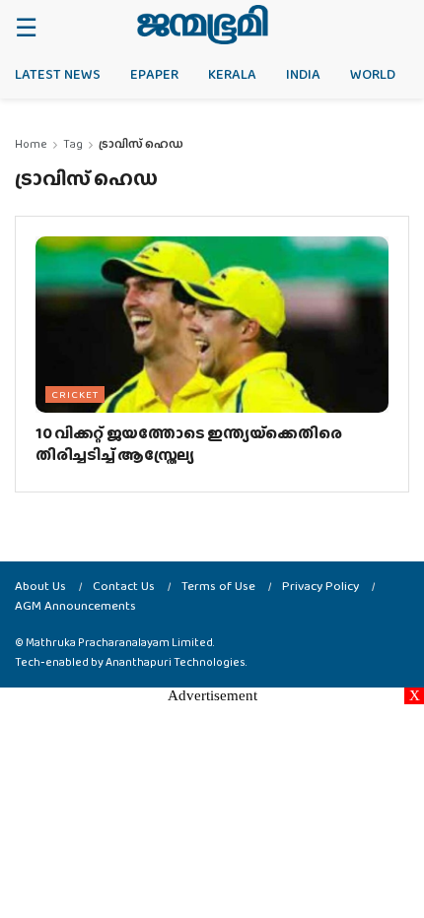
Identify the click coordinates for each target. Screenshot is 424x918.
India (303, 74)
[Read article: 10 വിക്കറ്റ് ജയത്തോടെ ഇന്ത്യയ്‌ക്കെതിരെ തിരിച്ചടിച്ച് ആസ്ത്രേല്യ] (212, 324)
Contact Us (124, 585)
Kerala (232, 74)
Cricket (75, 394)
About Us (40, 585)
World (372, 74)
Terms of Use (218, 585)
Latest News (58, 74)
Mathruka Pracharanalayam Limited (119, 642)
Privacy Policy (320, 585)
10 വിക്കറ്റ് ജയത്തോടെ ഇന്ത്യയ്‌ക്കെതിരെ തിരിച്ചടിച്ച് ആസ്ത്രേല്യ (188, 444)
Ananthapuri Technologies (176, 662)
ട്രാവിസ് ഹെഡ (141, 144)
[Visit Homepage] (202, 24)
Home (31, 144)
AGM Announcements (75, 605)
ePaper (154, 74)
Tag (73, 144)
